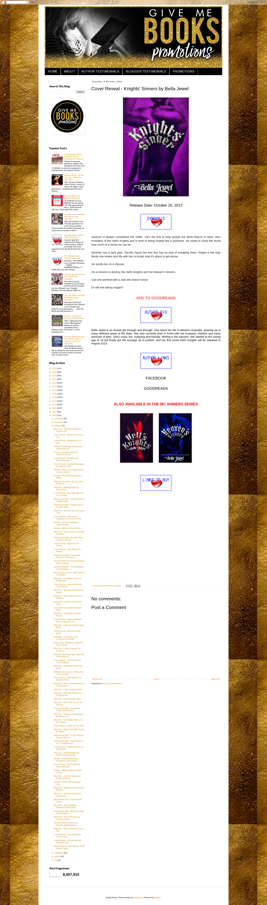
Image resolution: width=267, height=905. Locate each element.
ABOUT (69, 71)
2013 (54, 415)
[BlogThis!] (130, 586)
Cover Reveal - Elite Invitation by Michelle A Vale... (67, 679)
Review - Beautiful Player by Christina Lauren (66, 453)
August (57, 856)
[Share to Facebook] (136, 586)
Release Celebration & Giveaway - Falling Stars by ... (68, 447)
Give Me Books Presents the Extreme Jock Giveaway (74, 216)
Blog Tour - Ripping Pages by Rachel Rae (66, 488)
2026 (54, 368)
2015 (54, 408)
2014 (54, 412)
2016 (54, 405)
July (56, 860)
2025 (54, 372)
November (59, 422)
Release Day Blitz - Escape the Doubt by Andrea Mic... (67, 709)
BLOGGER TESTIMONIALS (146, 71)
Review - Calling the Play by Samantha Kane (74, 317)
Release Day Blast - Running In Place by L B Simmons (67, 556)
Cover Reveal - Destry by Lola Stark (69, 726)
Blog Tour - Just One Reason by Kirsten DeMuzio (67, 777)
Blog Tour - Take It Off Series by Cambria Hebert (67, 818)
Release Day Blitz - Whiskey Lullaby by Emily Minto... (69, 812)
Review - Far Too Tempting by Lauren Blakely (66, 523)
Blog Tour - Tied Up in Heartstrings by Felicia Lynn (68, 715)
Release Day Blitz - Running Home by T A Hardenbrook (68, 742)
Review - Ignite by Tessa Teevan (67, 528)
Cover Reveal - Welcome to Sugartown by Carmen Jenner (67, 518)
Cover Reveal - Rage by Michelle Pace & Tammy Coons (68, 620)
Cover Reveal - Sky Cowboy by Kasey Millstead (67, 765)
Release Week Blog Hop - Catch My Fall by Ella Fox (69, 655)
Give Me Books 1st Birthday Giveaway (72, 197)
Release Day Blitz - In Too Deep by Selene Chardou (68, 736)
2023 (54, 379)
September (59, 853)
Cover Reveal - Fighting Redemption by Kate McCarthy (69, 465)
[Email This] (127, 586)
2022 (54, 383)
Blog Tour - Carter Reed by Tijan (67, 699)
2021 (54, 386)
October (57, 426)
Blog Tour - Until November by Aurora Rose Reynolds (66, 754)
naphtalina (138, 898)
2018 (54, 397)
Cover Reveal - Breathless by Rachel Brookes (66, 459)
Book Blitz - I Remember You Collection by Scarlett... (66, 638)
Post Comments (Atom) (112, 684)
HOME (52, 71)
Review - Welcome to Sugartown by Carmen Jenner (69, 471)
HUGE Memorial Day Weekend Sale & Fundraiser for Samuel (73, 156)
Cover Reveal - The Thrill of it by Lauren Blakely (67, 661)
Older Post (215, 679)
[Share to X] (133, 586)
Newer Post (97, 679)
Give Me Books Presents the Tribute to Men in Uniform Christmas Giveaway (74, 340)
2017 (54, 401)
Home (156, 679)
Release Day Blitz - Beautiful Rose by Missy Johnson (68, 539)
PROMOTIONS (183, 71)
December (59, 419)
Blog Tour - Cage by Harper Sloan (68, 689)
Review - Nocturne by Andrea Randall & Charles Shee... (66, 760)
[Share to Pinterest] (139, 586)
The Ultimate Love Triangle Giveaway (72, 257)
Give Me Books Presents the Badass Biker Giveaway (74, 297)
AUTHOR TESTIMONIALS (100, 71)
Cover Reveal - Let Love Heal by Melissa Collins (67, 841)
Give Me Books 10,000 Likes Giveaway (73, 236)
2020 (54, 390)
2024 (54, 376)
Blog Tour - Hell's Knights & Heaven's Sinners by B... (65, 806)
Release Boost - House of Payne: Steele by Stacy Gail (74, 177)
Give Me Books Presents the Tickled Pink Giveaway (74, 276)
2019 (54, 394)
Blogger (157, 898)
